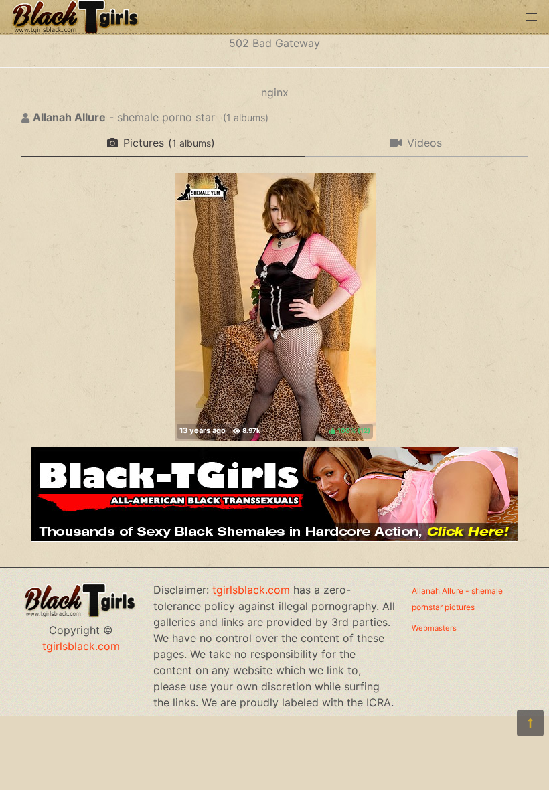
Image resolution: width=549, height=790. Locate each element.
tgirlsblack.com (81, 646)
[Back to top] (530, 723)
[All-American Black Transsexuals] (274, 537)
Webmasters (434, 628)
